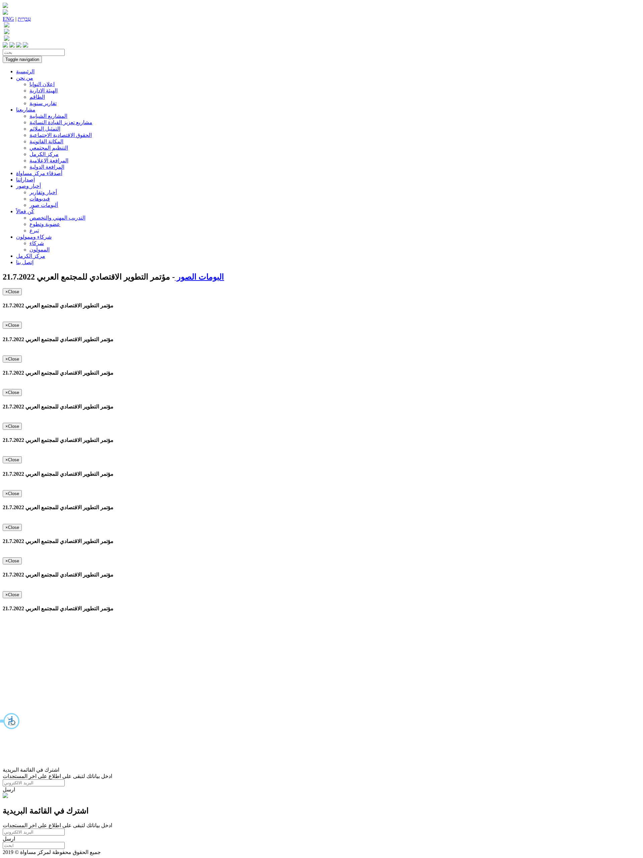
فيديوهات (39, 199)
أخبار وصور (28, 186)
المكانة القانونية (46, 141)
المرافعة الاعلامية (48, 160)
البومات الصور (199, 276)
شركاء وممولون (34, 237)
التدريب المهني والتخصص (57, 218)
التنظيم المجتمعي (48, 148)
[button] (10, 721)
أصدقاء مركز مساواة (39, 173)
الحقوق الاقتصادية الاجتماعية (60, 135)
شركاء (36, 243)
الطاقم (37, 97)
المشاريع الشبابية (48, 116)
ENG (8, 19)
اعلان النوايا (42, 84)
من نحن (24, 78)
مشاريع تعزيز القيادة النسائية (60, 122)
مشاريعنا (25, 109)
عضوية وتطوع (44, 224)
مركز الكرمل (44, 154)
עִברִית (24, 19)
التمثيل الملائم (44, 129)
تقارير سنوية (43, 103)
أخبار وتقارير (43, 192)
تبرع (34, 230)
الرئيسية (25, 71)
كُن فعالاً (25, 211)
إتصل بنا (24, 262)
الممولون (39, 249)
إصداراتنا (25, 179)
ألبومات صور (43, 205)
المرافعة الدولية (46, 167)
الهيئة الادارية (43, 90)
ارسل (9, 789)
